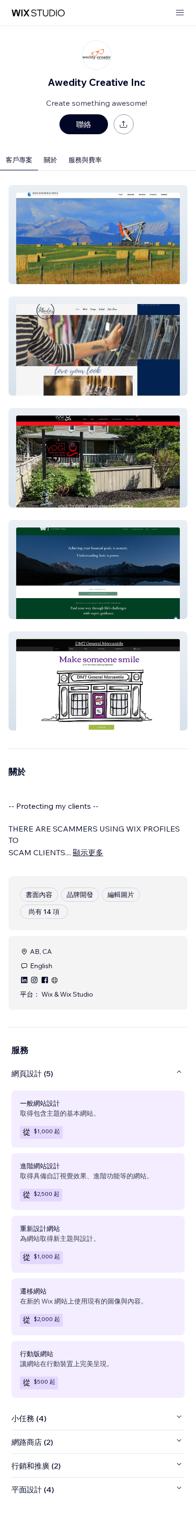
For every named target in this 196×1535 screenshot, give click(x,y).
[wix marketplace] (38, 13)
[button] (98, 234)
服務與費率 (85, 160)
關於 (50, 160)
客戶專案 (19, 160)
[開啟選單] (180, 13)
